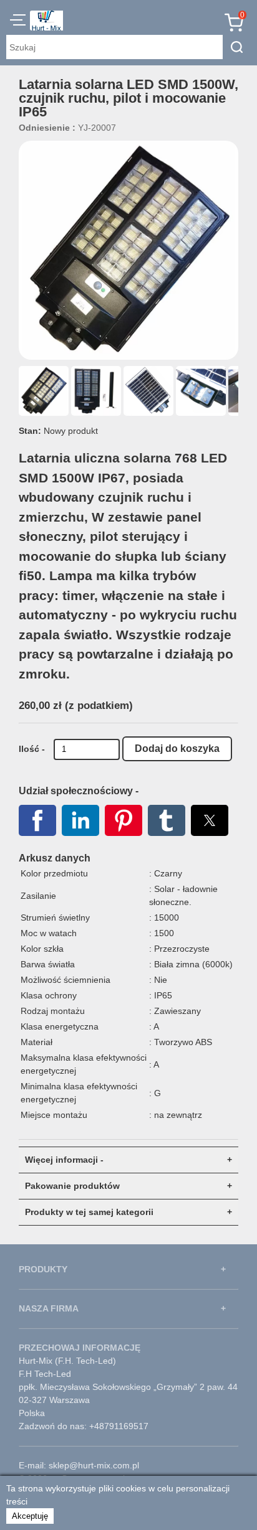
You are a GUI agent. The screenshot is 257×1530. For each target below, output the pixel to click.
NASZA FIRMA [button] (49, 1308)
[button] (18, 21)
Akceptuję (30, 1516)
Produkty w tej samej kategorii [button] (89, 1212)
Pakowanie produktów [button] (72, 1186)
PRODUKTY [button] (43, 1269)
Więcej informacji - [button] (64, 1160)
